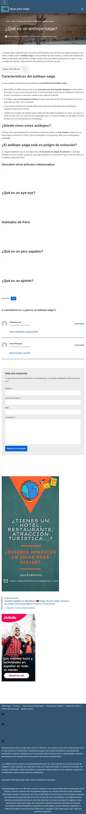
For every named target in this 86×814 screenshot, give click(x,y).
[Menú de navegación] (4, 2)
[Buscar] (82, 9)
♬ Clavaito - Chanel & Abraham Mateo (19, 608)
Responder (79, 324)
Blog (13, 21)
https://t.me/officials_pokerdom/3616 (24, 332)
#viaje (42, 601)
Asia (13, 298)
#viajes (11, 604)
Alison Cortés (12, 36)
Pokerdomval (15, 322)
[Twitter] (3, 725)
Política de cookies (73, 706)
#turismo (64, 601)
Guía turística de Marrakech (33, 706)
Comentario (10, 417)
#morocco (37, 604)
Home (8, 21)
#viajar (56, 601)
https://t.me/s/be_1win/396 (20, 353)
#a (5, 604)
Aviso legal (6, 706)
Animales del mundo (24, 21)
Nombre (9, 389)
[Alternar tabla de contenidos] (23, 69)
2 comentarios (35, 36)
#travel (49, 601)
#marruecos (49, 604)
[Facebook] (3, 715)
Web (7, 408)
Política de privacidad (10, 709)
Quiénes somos (27, 709)
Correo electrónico (13, 398)
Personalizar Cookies (54, 706)
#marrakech (26, 604)
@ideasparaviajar (11, 598)
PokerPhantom (16, 344)
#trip (17, 604)
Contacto (16, 706)
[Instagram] (3, 742)
